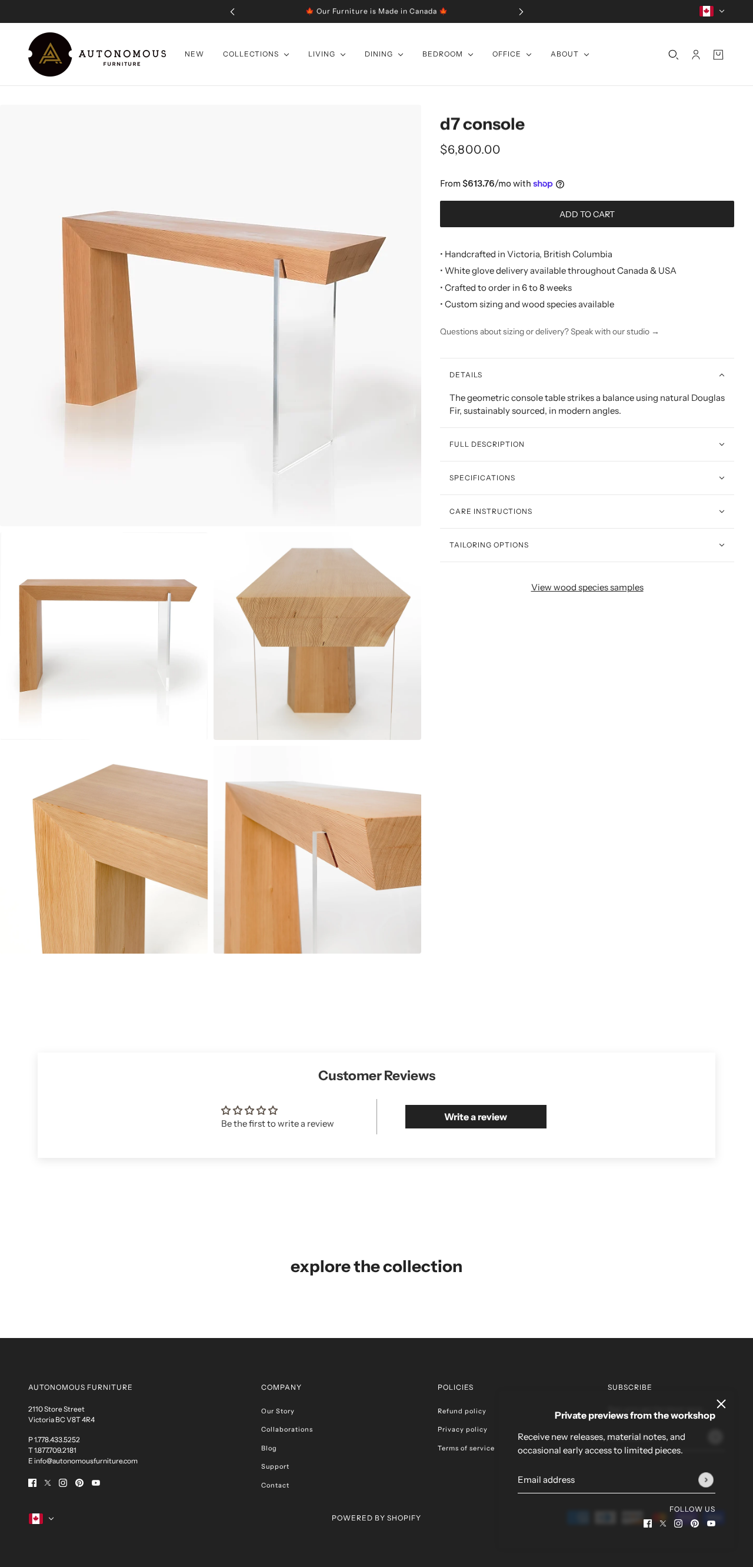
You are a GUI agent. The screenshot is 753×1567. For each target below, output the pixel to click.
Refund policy (462, 1411)
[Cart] (718, 54)
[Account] (695, 54)
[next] (521, 11)
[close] (721, 1404)
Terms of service (466, 1448)
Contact (275, 1485)
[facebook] (648, 1523)
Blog (269, 1448)
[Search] (673, 54)
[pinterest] (695, 1523)
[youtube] (711, 1523)
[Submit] (706, 1480)
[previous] (232, 11)
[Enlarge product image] (210, 315)
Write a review (475, 1117)
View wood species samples (587, 587)
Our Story (278, 1411)
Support (275, 1466)
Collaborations (287, 1429)
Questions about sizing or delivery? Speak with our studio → (549, 331)
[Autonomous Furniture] (97, 54)
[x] (663, 1523)
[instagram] (678, 1523)
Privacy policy (463, 1429)
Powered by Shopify (376, 1517)
